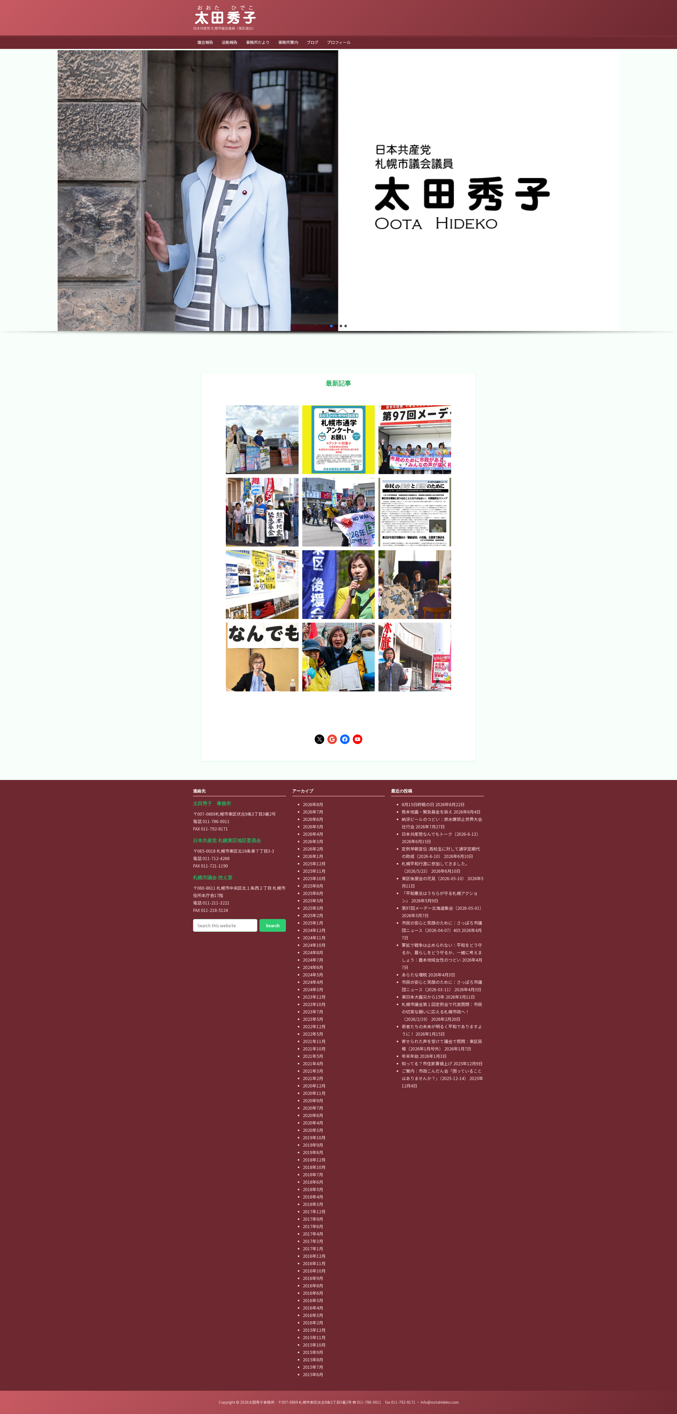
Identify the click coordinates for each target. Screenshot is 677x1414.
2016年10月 (314, 1271)
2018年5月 (313, 1189)
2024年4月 (313, 982)
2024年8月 (313, 952)
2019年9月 (313, 1145)
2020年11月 (314, 1093)
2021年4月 (313, 1063)
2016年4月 (313, 1308)
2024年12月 (314, 930)
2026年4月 (313, 834)
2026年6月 (313, 819)
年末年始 (410, 1056)
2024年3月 (313, 989)
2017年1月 (313, 1248)
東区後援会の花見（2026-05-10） (434, 878)
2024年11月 (314, 937)
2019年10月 (314, 1137)
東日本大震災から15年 (423, 997)
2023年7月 (313, 1011)
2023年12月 (314, 997)
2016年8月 (313, 1285)
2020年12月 (314, 1085)
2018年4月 (313, 1196)
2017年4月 (313, 1234)
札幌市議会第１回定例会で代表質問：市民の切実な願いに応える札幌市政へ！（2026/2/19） (442, 1011)
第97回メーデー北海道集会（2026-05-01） (443, 908)
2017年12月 (314, 1211)
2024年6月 (313, 967)
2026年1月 (313, 856)
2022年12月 (314, 1026)
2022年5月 (313, 1034)
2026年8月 (313, 804)
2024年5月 (313, 974)
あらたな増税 (414, 974)
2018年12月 (314, 1159)
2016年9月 (313, 1278)
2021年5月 (313, 1056)
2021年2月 (313, 1078)
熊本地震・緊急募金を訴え (427, 812)
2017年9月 (313, 1219)
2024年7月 (313, 960)
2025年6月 (313, 893)
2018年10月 (314, 1167)
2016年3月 (313, 1315)
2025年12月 (314, 863)
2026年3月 (313, 841)
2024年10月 (314, 945)
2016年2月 (313, 1322)
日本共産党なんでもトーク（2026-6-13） (441, 834)
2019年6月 (313, 1152)
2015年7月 (313, 1367)
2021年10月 (314, 1048)
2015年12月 (314, 1330)
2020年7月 (313, 1108)
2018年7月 (313, 1174)
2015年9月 (313, 1352)
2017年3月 (313, 1241)
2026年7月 (313, 812)
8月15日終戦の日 (418, 804)
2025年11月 (314, 871)
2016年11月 (314, 1263)
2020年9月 (313, 1100)
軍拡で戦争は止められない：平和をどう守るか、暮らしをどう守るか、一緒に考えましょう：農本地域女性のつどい (442, 952)
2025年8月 (313, 886)
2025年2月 (313, 915)
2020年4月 (313, 1122)
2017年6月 (313, 1226)
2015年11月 (314, 1337)
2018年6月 (313, 1182)
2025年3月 (313, 908)
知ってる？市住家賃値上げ (427, 1063)
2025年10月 (314, 878)
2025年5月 (313, 900)
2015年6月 (313, 1374)
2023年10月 (314, 1004)
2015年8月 (313, 1359)
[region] (338, 205)
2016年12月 (314, 1256)
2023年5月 (313, 1019)
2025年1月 (313, 923)
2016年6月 (313, 1293)
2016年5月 (313, 1300)
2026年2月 (313, 849)
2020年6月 (313, 1115)
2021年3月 (313, 1071)
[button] (331, 326)
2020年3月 (313, 1130)
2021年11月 (314, 1041)
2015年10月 (314, 1345)
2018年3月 (313, 1204)
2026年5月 (313, 826)
